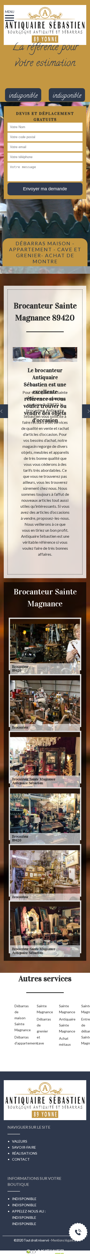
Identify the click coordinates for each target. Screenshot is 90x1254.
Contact (21, 1159)
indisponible (24, 1217)
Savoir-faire (24, 1147)
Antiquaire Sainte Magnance (62, 1025)
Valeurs (19, 1141)
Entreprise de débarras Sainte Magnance (84, 1031)
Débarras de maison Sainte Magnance (17, 1018)
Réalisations (24, 1153)
